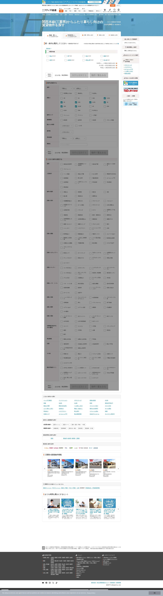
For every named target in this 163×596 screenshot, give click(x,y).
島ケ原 (105, 60)
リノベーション (63, 400)
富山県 (63, 564)
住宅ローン (79, 573)
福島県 (52, 559)
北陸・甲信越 (46, 564)
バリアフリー (62, 411)
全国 (106, 14)
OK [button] (155, 593)
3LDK (60, 403)
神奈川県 (57, 560)
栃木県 (72, 560)
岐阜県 (112, 14)
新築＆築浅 (93, 400)
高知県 (59, 571)
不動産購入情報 (80, 559)
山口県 (67, 569)
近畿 (44, 567)
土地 (78, 488)
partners (34, 593)
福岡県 (52, 572)
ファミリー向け (94, 406)
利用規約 (112, 582)
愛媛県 (56, 571)
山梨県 (56, 564)
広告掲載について (107, 562)
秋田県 (67, 557)
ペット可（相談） (48, 400)
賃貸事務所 (63, 428)
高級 (45, 403)
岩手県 (59, 557)
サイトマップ (106, 564)
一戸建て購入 (79, 562)
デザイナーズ (77, 400)
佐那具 (69, 60)
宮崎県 (71, 572)
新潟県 (52, 564)
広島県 (52, 569)
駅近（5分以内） (63, 406)
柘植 (105, 56)
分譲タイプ (46, 414)
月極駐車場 (55, 428)
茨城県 (68, 560)
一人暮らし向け (78, 406)
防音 (91, 403)
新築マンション (47, 488)
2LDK (106, 400)
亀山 (51, 56)
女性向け (61, 408)
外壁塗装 (78, 575)
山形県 (71, 557)
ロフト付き (108, 406)
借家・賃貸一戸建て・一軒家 (78, 424)
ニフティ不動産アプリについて (110, 559)
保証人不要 (46, 406)
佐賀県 (56, 572)
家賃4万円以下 (109, 403)
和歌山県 (71, 567)
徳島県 (71, 569)
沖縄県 (57, 574)
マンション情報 (80, 568)
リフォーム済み (94, 411)
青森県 (56, 557)
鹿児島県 (53, 574)
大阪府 (52, 567)
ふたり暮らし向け (48, 408)
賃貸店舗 (80, 428)
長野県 (59, 564)
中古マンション (56, 488)
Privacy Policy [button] (91, 593)
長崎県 (59, 572)
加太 (87, 56)
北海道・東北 (46, 557)
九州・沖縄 (45, 572)
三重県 (119, 14)
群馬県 (52, 562)
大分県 (67, 572)
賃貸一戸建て (97, 557)
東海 (52, 438)
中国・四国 (45, 569)
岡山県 (56, 569)
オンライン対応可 (110, 414)
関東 (44, 560)
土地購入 (78, 564)
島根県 (63, 569)
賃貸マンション (56, 424)
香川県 (52, 571)
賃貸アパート (66, 424)
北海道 (52, 557)
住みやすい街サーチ (81, 570)
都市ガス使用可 (94, 408)
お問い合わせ (106, 561)
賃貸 (77, 557)
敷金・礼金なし (78, 408)
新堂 (51, 60)
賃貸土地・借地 (72, 428)
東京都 (52, 560)
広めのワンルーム (94, 414)
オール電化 (108, 408)
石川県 (67, 564)
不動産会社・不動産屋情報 (92, 488)
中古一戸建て (72, 488)
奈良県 (67, 567)
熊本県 (63, 572)
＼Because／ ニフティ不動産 (109, 557)
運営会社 (93, 582)
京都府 (59, 567)
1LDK (75, 403)
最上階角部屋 (77, 414)
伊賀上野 (88, 60)
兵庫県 (56, 567)
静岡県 (115, 14)
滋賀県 (63, 567)
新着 (106, 411)
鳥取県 (59, 569)
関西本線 (48, 48)
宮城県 (63, 557)
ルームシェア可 (63, 414)
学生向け (46, 411)
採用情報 (118, 582)
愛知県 (109, 14)
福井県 (71, 564)
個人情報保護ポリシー (103, 582)
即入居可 (76, 411)
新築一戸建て (64, 488)
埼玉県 (60, 560)
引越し (77, 577)
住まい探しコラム (80, 571)
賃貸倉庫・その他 (89, 428)
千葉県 (64, 560)
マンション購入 (80, 561)
